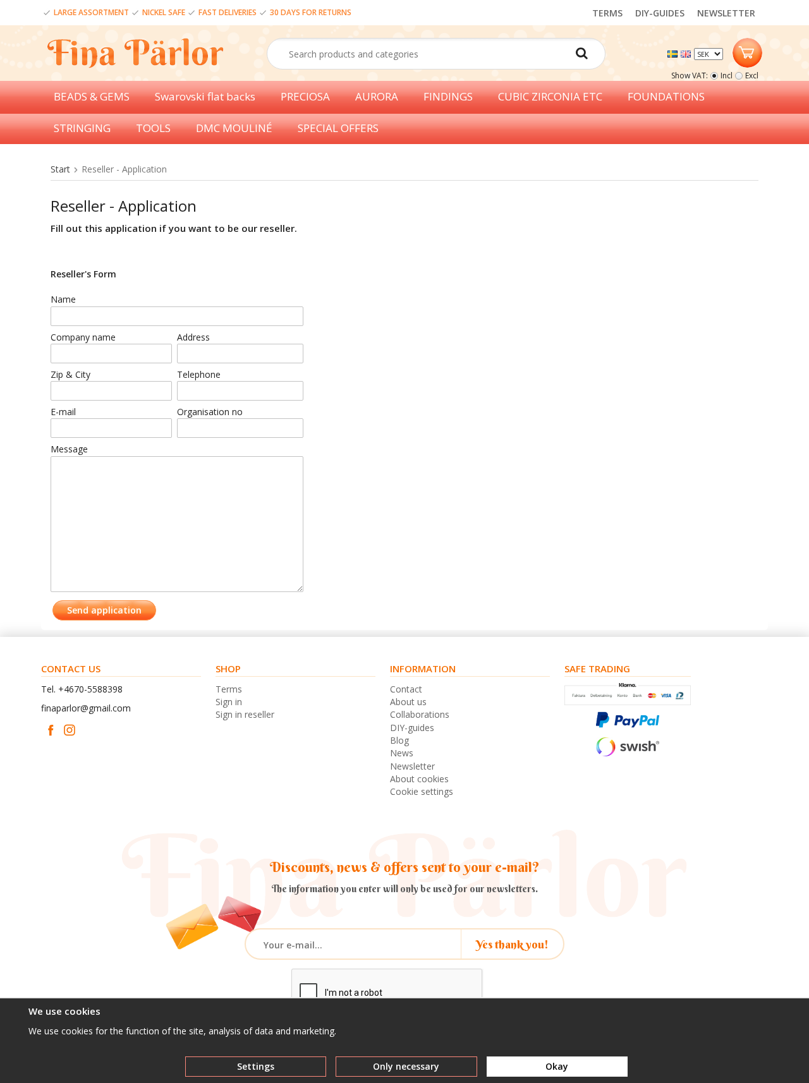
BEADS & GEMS (92, 96)
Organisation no (210, 412)
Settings (255, 1066)
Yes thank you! (512, 944)
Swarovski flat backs (205, 96)
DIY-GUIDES (659, 13)
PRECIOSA (305, 96)
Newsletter (412, 766)
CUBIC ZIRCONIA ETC (550, 96)
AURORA (376, 96)
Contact (406, 689)
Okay (556, 1066)
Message (69, 449)
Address (193, 337)
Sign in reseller (245, 714)
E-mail (63, 412)
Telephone (199, 374)
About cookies (419, 779)
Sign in (229, 702)
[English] (687, 53)
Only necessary (406, 1066)
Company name (83, 337)
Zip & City (70, 374)
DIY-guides (412, 728)
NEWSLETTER (726, 13)
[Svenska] (674, 53)
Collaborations (419, 714)
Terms (229, 689)
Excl (751, 75)
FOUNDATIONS (666, 96)
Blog (399, 740)
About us (408, 702)
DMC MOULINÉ (234, 128)
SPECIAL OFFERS (338, 128)
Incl (727, 75)
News (401, 753)
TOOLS (153, 128)
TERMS (607, 13)
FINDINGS (448, 96)
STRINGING (82, 128)
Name (63, 299)
